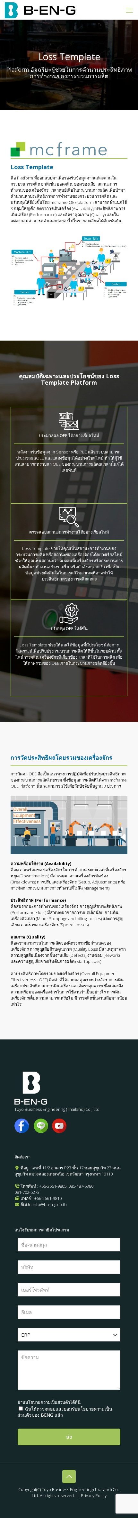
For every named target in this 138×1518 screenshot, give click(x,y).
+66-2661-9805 (52, 1186)
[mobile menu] (129, 9)
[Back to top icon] (69, 1476)
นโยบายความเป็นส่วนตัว (47, 1402)
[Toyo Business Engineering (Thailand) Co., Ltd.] (40, 10)
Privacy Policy (94, 1495)
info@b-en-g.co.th (50, 1204)
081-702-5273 (26, 1192)
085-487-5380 (80, 1186)
